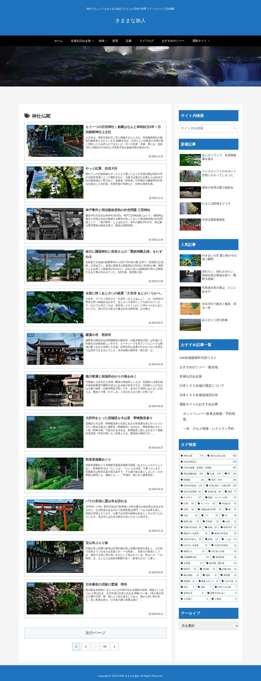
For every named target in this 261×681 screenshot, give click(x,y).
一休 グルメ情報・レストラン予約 (208, 428)
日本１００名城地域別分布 (199, 395)
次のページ (95, 633)
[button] (235, 128)
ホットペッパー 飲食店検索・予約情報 (209, 416)
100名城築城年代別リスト (198, 358)
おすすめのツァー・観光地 (199, 367)
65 (105, 646)
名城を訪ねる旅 (191, 376)
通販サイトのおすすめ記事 (199, 404)
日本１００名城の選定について (202, 385)
